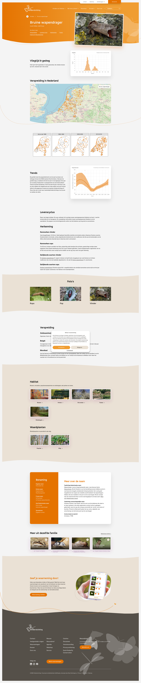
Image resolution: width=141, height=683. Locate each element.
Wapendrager (68, 489)
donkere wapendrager (48, 258)
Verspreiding (33, 32)
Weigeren (79, 347)
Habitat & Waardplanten (36, 34)
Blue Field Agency (72, 673)
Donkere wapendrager (46, 267)
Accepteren (61, 347)
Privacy (79, 673)
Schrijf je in (85, 647)
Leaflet (102, 84)
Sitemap (90, 673)
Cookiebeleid (70, 350)
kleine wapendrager (78, 260)
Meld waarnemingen (55, 661)
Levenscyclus (43, 32)
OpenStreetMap (106, 84)
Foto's (61, 32)
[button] (32, 86)
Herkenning (53, 32)
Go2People (57, 673)
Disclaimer (84, 673)
